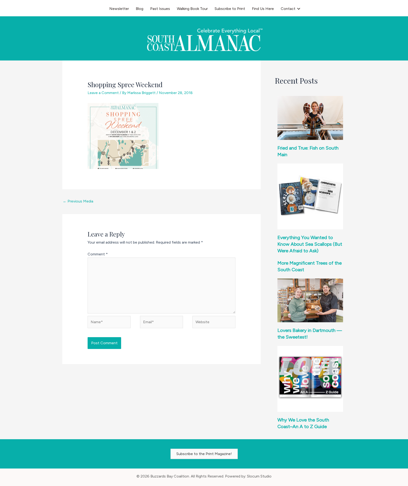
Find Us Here (263, 8)
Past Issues (160, 8)
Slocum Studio (259, 476)
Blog (139, 8)
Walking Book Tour (192, 8)
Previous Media (78, 201)
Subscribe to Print (230, 8)
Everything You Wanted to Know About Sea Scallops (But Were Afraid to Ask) (309, 244)
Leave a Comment (103, 92)
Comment (98, 254)
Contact (288, 8)
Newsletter (119, 8)
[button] (298, 9)
